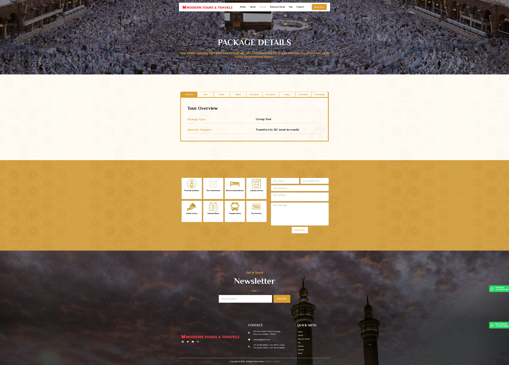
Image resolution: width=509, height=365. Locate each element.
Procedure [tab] (303, 94)
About (253, 7)
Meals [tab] (238, 94)
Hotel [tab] (221, 94)
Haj (290, 7)
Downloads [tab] (320, 94)
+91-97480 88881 (260, 345)
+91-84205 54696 (260, 348)
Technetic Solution (272, 361)
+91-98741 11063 (277, 345)
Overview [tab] (189, 94)
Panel (300, 353)
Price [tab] (205, 94)
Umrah (263, 7)
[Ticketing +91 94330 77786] (492, 289)
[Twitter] (188, 342)
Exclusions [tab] (270, 94)
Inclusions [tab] (254, 94)
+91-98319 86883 (277, 348)
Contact (300, 7)
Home (243, 7)
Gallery (301, 346)
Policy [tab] (287, 94)
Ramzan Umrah (277, 7)
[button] (319, 7)
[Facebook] (183, 342)
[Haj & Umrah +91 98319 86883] (492, 325)
